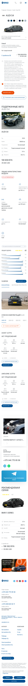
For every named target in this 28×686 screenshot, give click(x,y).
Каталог (9, 10)
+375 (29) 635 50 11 (8, 604)
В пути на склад (6, 653)
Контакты (20, 634)
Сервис (19, 629)
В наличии (4, 651)
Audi (14, 10)
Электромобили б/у (7, 644)
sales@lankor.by (5, 622)
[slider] (20, 250)
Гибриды (4, 636)
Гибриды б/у (5, 638)
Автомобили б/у (6, 632)
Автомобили (5, 629)
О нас (18, 632)
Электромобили (6, 642)
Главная (4, 10)
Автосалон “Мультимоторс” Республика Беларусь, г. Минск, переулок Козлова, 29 (12, 617)
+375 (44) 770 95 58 (11, 460)
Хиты (3, 648)
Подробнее (5, 673)
